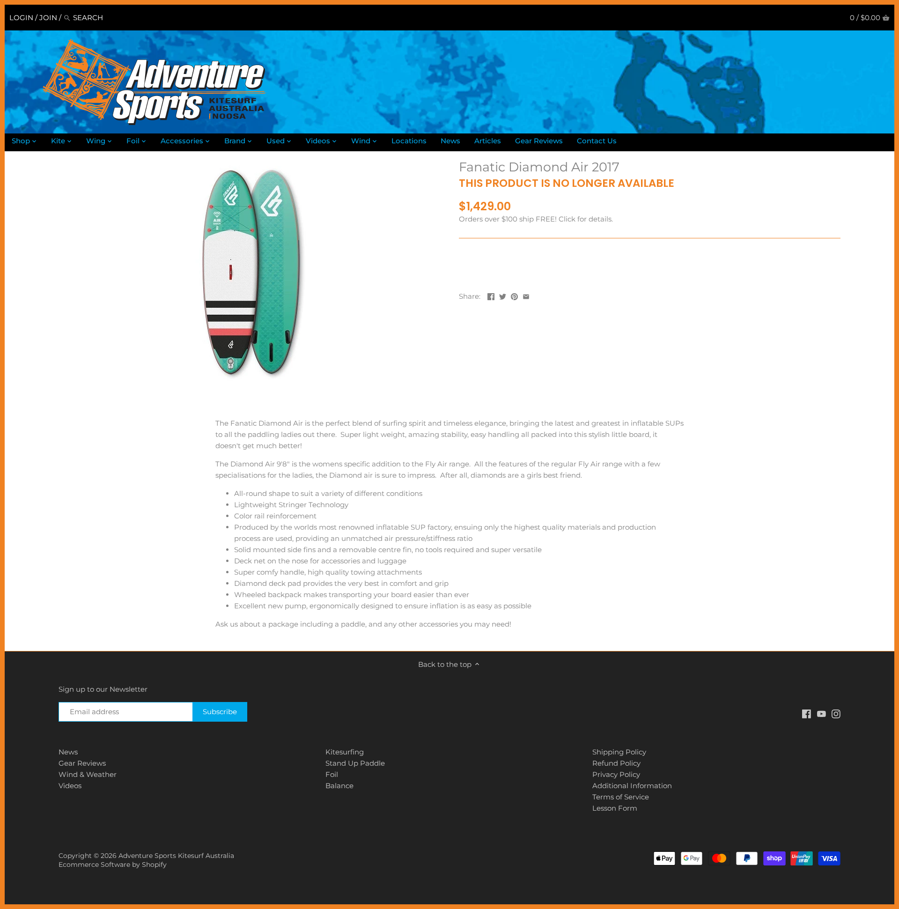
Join (48, 17)
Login (21, 17)
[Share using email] (526, 295)
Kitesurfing (344, 751)
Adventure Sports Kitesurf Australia (176, 855)
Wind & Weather (88, 774)
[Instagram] (836, 713)
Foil (331, 774)
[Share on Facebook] (490, 295)
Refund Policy (616, 763)
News (68, 751)
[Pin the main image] (514, 295)
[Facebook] (806, 713)
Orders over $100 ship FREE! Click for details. (536, 218)
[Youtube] (821, 713)
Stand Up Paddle (355, 763)
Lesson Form (614, 808)
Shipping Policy (619, 751)
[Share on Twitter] (502, 295)
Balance (339, 785)
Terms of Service (620, 796)
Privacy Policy (616, 774)
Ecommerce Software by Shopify (113, 864)
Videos (70, 785)
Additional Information (632, 785)
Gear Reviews (82, 763)
